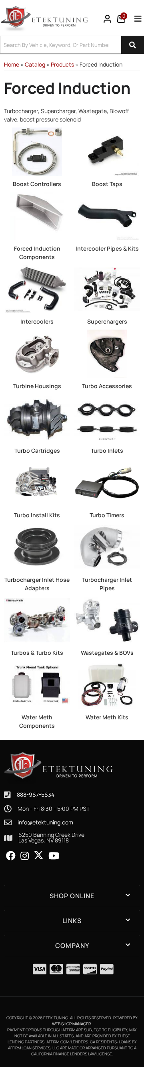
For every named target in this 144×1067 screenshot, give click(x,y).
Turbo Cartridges (37, 450)
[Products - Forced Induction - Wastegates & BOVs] (107, 620)
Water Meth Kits (107, 717)
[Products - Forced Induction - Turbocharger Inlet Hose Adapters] (37, 547)
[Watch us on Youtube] (53, 856)
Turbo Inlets (107, 450)
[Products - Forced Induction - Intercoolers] (37, 288)
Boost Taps (107, 184)
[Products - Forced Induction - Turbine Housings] (37, 353)
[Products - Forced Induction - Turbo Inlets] (107, 417)
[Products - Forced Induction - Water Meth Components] (37, 684)
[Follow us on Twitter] (39, 855)
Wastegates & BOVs (107, 652)
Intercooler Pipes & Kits (107, 248)
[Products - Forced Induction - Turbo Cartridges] (37, 417)
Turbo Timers (107, 515)
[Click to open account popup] (107, 19)
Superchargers (107, 321)
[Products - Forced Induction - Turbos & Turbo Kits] (37, 620)
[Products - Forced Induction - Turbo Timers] (107, 482)
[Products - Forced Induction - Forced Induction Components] (37, 215)
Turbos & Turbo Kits (37, 652)
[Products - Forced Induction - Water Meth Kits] (107, 684)
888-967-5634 (35, 794)
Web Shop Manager (71, 1024)
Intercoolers (37, 321)
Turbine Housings (37, 386)
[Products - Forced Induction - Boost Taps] (107, 151)
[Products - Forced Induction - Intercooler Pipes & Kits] (107, 215)
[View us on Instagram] (24, 856)
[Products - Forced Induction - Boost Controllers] (37, 151)
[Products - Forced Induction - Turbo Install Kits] (37, 482)
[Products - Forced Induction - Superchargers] (107, 288)
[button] (72, 45)
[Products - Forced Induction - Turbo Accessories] (107, 353)
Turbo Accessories (107, 386)
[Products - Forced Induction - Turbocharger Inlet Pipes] (107, 547)
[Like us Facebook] (11, 856)
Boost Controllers (37, 184)
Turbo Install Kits (37, 515)
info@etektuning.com (45, 822)
